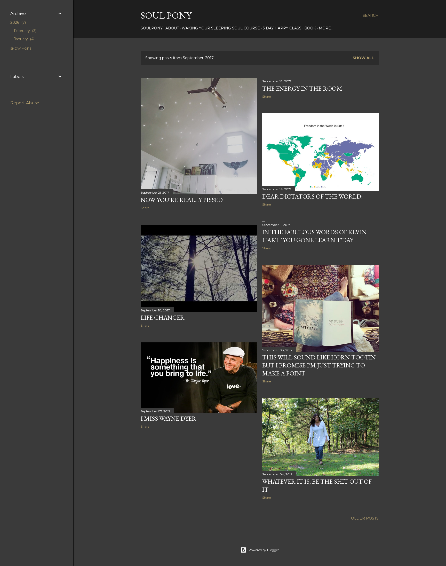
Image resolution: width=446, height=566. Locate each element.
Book (310, 28)
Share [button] (145, 208)
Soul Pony (166, 15)
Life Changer (163, 317)
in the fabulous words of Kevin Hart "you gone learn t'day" (314, 236)
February (24, 30)
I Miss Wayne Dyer (168, 418)
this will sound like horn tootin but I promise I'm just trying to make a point (319, 365)
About (172, 28)
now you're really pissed (182, 200)
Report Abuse (24, 102)
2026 (17, 22)
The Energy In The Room (302, 88)
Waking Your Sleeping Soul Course (221, 28)
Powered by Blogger (264, 550)
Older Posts (365, 518)
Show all (363, 58)
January (24, 39)
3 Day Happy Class (282, 28)
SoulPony (152, 28)
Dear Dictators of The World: (312, 196)
